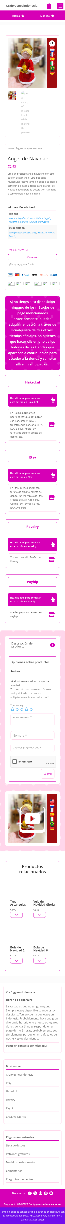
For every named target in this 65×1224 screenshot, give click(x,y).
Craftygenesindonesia (20, 232)
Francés (13, 221)
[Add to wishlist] (16, 915)
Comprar (32, 257)
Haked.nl (42, 232)
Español (22, 218)
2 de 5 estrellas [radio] (17, 709)
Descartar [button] (38, 1219)
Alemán (13, 218)
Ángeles (19, 148)
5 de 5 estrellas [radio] (31, 709)
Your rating (16, 705)
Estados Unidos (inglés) (39, 218)
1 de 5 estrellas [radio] (12, 709)
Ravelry (12, 236)
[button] (52, 43)
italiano (33, 221)
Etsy (34, 232)
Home (11, 148)
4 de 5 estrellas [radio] (26, 709)
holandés (23, 221)
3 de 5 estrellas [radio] (22, 709)
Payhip (51, 232)
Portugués (43, 221)
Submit (48, 773)
